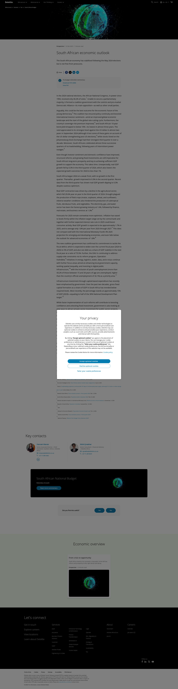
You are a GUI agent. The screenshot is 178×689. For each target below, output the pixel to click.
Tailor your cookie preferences (89, 371)
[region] (89, 344)
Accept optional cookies (89, 361)
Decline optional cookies (89, 366)
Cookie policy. (108, 352)
